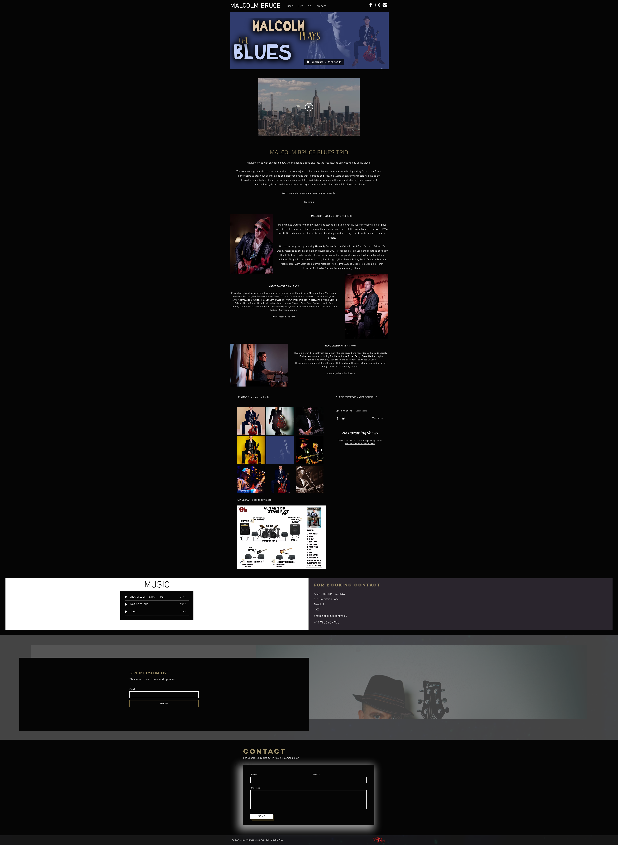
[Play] (308, 62)
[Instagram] (251, 764)
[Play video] (309, 107)
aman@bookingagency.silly (330, 616)
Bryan (354, 356)
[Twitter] (241, 764)
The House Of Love (366, 359)
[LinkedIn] (246, 764)
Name (254, 774)
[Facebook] (236, 764)
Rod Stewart (321, 359)
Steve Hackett (369, 356)
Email (132, 689)
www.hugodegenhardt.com (341, 373)
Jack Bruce (335, 359)
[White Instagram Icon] (378, 5)
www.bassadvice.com (284, 316)
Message (255, 788)
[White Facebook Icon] (371, 5)
